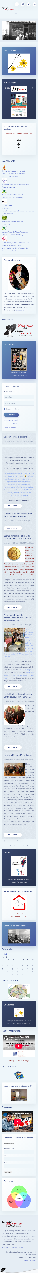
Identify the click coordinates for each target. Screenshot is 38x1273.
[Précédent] (4, 840)
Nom (6, 1162)
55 (23, 845)
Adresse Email (9, 1148)
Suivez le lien (21, 310)
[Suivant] (27, 845)
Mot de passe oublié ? (12, 420)
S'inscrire (19, 914)
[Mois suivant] (6, 954)
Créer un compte (10, 428)
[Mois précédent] (4, 954)
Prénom (7, 1155)
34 (14, 845)
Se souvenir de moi (12, 409)
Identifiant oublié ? (10, 424)
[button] (16, 14)
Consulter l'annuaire (19, 917)
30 (25, 841)
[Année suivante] (5, 954)
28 (17, 841)
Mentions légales (30, 1260)
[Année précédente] (2, 954)
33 (10, 845)
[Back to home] (8, 9)
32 (33, 841)
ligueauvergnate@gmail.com (12, 1247)
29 (21, 841)
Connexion (11, 414)
